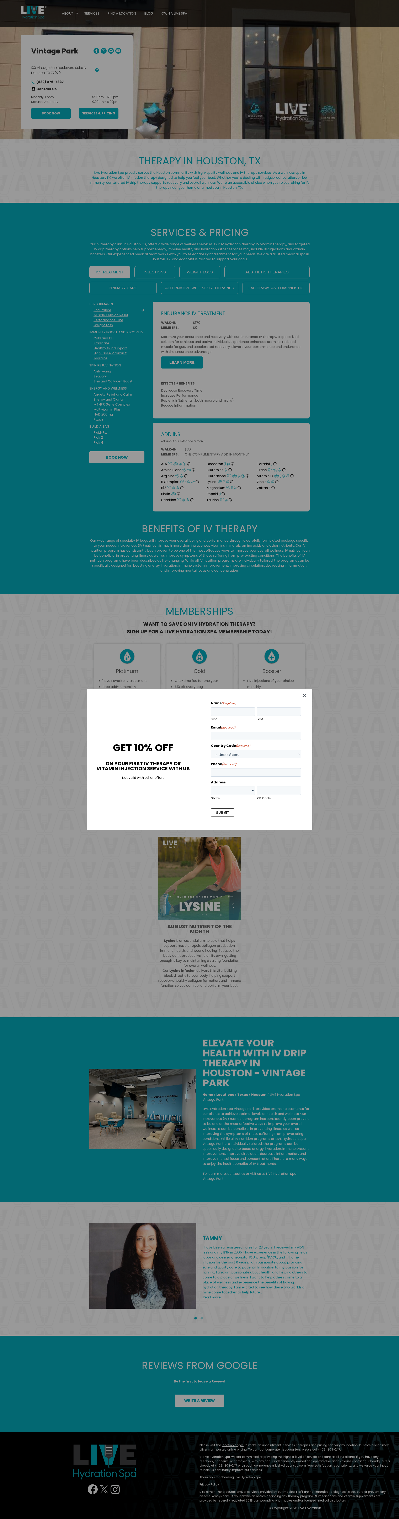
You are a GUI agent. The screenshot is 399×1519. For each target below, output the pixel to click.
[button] (305, 696)
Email (223, 727)
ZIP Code (264, 798)
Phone (223, 764)
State (215, 798)
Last (260, 719)
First (214, 719)
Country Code (230, 745)
